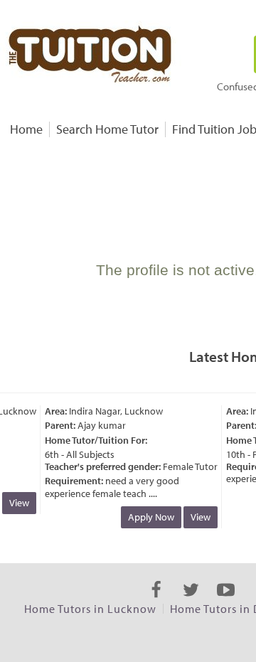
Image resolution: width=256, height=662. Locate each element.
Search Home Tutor (107, 129)
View (17, 502)
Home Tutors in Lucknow (90, 609)
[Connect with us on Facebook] (156, 602)
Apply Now (149, 517)
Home (26, 129)
